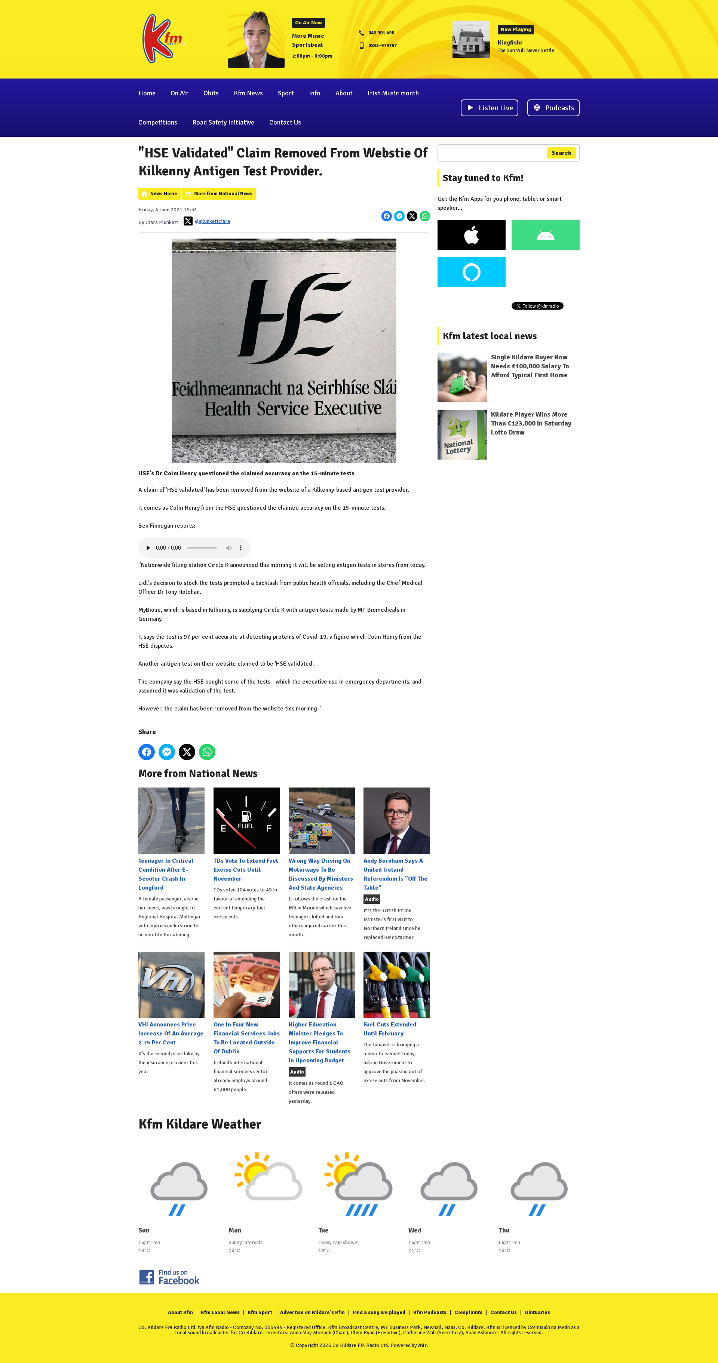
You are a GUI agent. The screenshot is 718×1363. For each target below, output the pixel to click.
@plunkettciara (212, 221)
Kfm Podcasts (430, 1312)
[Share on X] (412, 216)
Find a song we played (379, 1312)
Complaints (468, 1312)
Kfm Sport (260, 1312)
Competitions (157, 122)
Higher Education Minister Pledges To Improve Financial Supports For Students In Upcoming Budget (319, 1042)
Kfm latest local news (490, 336)
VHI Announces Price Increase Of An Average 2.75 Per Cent (170, 1033)
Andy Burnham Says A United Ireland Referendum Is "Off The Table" (395, 874)
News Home (163, 194)
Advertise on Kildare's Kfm (312, 1312)
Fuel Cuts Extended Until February (389, 1029)
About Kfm (180, 1312)
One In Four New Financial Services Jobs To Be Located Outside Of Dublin (247, 1038)
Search (561, 153)
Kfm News (248, 93)
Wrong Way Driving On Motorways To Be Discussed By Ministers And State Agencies (321, 874)
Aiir (422, 1345)
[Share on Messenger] (399, 216)
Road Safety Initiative (223, 122)
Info (314, 93)
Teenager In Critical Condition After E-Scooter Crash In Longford (166, 874)
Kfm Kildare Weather (200, 1124)
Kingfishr (510, 42)
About (344, 93)
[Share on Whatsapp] (425, 216)
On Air (179, 93)
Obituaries (537, 1312)
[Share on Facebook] (386, 216)
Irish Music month (393, 93)
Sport (286, 93)
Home (147, 93)
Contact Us (285, 122)
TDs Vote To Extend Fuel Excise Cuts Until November (246, 869)
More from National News (223, 194)
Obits (211, 93)
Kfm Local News (220, 1312)
